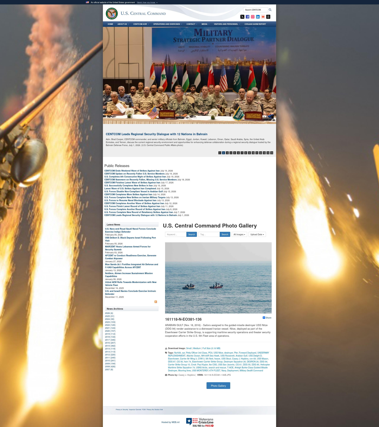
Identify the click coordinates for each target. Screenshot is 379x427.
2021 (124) (110, 327)
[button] (147, 2)
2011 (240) (110, 357)
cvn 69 (253, 358)
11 (257, 153)
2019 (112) (110, 333)
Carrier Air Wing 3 (188, 358)
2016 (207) (110, 342)
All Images (239, 234)
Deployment (233, 370)
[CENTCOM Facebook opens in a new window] (247, 16)
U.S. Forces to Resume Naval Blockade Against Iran (130, 200)
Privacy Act (150, 409)
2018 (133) (110, 336)
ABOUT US (122, 24)
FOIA (144, 409)
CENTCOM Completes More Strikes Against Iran (128, 194)
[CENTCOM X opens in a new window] (242, 16)
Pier (236, 352)
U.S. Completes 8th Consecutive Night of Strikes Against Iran (135, 176)
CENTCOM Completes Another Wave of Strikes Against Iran (134, 203)
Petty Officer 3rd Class (196, 352)
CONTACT (191, 24)
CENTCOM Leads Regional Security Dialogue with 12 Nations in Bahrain (140, 215)
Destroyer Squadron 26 (235, 361)
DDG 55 (246, 364)
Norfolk (177, 352)
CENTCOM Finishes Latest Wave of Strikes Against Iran (132, 182)
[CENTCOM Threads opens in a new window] (268, 16)
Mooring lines (184, 370)
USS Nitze (218, 352)
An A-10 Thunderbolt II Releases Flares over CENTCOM (145, 134)
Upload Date (256, 234)
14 (268, 153)
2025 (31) (109, 316)
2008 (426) (110, 366)
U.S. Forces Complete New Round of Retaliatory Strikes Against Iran (138, 212)
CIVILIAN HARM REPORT (255, 24)
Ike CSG (213, 364)
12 (260, 153)
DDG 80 (255, 364)
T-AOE (230, 367)
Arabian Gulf (241, 355)
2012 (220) (110, 354)
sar (183, 352)
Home (110, 24)
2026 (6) (109, 313)
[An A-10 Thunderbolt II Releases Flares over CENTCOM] (189, 75)
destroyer (228, 352)
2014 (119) (110, 348)
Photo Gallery (218, 385)
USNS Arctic (201, 367)
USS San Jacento (226, 364)
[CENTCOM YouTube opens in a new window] (263, 16)
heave (217, 358)
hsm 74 (187, 361)
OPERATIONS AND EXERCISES (166, 24)
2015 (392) (110, 345)
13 (264, 153)
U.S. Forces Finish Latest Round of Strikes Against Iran (132, 206)
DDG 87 (172, 361)
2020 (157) (110, 330)
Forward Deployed (247, 352)
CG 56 (180, 361)
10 (253, 153)
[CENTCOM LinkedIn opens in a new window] (258, 16)
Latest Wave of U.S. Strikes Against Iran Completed (130, 188)
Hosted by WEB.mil (170, 422)
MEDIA (204, 24)
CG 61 (239, 364)
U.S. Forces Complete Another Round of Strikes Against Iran (134, 209)
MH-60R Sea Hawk (210, 355)
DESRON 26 (253, 361)
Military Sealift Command (251, 370)
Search (191, 234)
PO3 (210, 352)
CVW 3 (201, 358)
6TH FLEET (214, 370)
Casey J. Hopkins (240, 358)
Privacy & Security (122, 409)
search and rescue (217, 367)
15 (272, 153)
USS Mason (262, 358)
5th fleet (209, 358)
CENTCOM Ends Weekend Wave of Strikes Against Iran (132, 170)
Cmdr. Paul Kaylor (199, 364)
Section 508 (159, 409)
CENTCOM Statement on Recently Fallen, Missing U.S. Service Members (140, 179)
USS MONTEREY (200, 370)
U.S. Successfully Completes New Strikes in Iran (128, 185)
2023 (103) (110, 321)
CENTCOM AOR (140, 24)
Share (268, 317)
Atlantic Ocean (193, 355)
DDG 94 (263, 361)
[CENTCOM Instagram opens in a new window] (252, 16)
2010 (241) (110, 360)
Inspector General (135, 409)
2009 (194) (110, 363)
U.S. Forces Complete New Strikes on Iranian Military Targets (135, 197)
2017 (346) (110, 339)
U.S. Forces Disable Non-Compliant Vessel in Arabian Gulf (133, 191)
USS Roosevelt (227, 355)
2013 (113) (110, 351)
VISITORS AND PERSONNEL (226, 24)
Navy (223, 370)
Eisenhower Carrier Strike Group (207, 361)
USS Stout (226, 358)
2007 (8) (109, 369)
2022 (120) (110, 324)
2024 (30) (109, 318)
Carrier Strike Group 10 (179, 364)
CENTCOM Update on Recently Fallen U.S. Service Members (134, 173)
